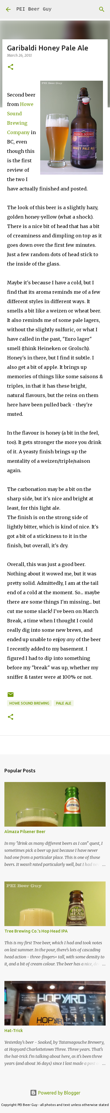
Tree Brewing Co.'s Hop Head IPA (36, 931)
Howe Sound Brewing (29, 703)
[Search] (101, 9)
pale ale (63, 703)
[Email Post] (10, 697)
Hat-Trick (13, 1030)
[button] (10, 67)
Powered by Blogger (58, 1092)
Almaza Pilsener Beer (24, 831)
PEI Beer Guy (34, 9)
